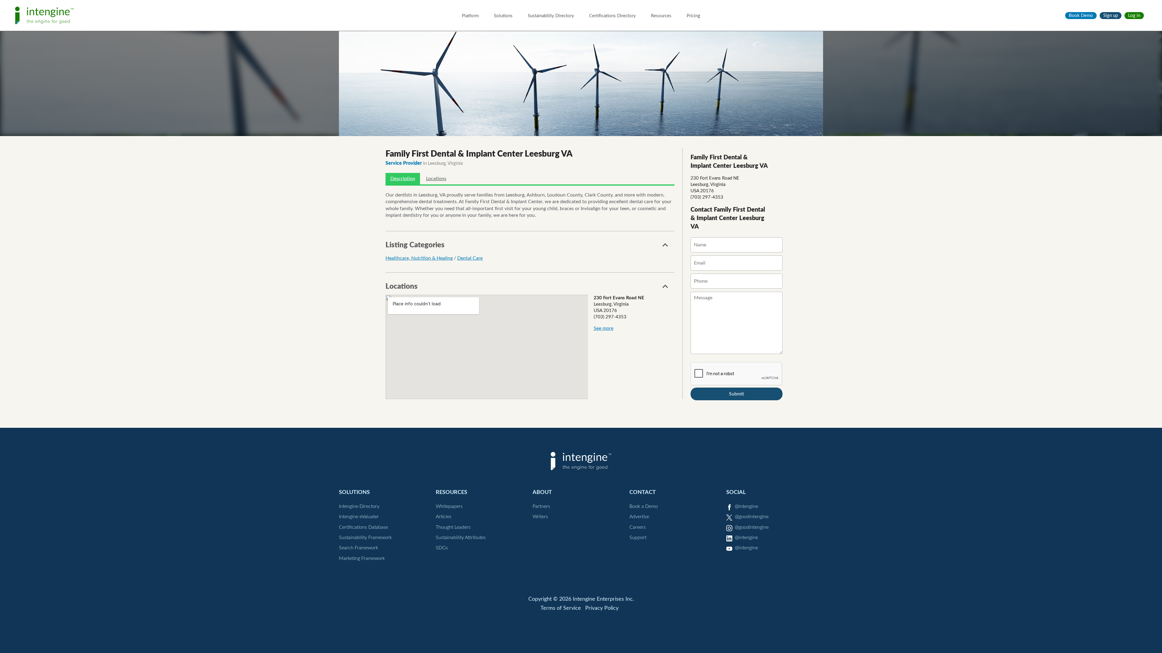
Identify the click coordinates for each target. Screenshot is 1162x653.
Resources (661, 16)
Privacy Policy (602, 608)
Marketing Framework (362, 558)
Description (402, 178)
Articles (443, 516)
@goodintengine (752, 516)
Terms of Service (560, 608)
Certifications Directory (612, 16)
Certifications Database (363, 527)
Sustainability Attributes (461, 537)
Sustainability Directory (551, 16)
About (542, 492)
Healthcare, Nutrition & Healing (419, 258)
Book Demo (1081, 15)
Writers (540, 516)
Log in (1134, 15)
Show (665, 246)
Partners (541, 506)
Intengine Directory (359, 506)
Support (637, 537)
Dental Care (470, 258)
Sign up (1110, 15)
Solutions (503, 16)
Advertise (639, 516)
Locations (436, 178)
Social (736, 492)
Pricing (693, 16)
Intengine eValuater (359, 516)
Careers (637, 527)
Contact (642, 492)
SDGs (442, 547)
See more (603, 328)
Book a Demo (643, 506)
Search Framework (358, 547)
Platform (470, 16)
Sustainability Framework (365, 537)
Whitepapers (449, 506)
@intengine (746, 506)
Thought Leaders (453, 527)
